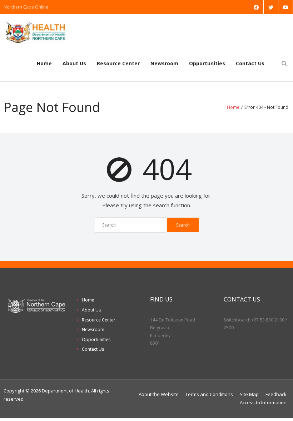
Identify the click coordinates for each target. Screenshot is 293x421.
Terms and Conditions (209, 394)
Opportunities (207, 63)
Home (44, 63)
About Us (74, 63)
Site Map (249, 394)
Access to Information (263, 402)
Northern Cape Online (26, 7)
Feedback (276, 394)
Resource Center (118, 63)
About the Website (159, 394)
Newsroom (164, 63)
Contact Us (250, 63)
